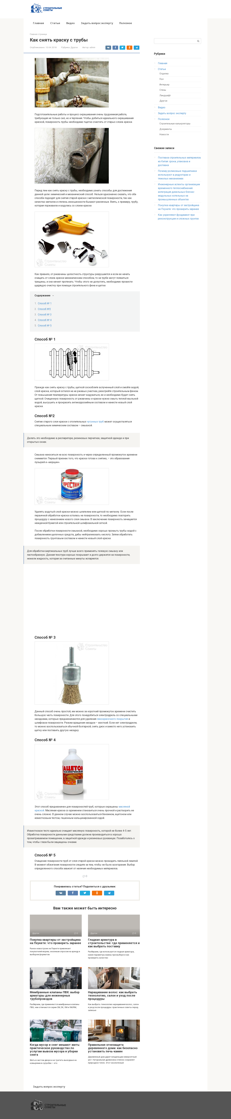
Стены (163, 90)
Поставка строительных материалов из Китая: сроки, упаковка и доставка (179, 161)
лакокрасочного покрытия (112, 718)
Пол (162, 79)
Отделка (164, 73)
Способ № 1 (45, 303)
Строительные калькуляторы (175, 123)
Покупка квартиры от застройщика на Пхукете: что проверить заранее (55, 941)
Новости (164, 134)
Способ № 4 (45, 320)
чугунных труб (95, 421)
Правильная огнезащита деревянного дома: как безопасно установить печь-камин (113, 1048)
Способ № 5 (45, 325)
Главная (38, 23)
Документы (166, 129)
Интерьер (164, 84)
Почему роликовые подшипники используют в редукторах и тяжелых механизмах (177, 174)
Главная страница (38, 34)
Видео (70, 23)
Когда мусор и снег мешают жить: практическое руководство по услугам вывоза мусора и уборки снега (55, 1049)
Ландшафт (165, 95)
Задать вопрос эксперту (97, 23)
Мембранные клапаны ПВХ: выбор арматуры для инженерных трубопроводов (55, 995)
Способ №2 (44, 309)
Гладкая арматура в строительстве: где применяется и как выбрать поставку (114, 943)
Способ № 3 (45, 314)
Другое (74, 47)
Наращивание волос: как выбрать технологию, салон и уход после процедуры (112, 995)
